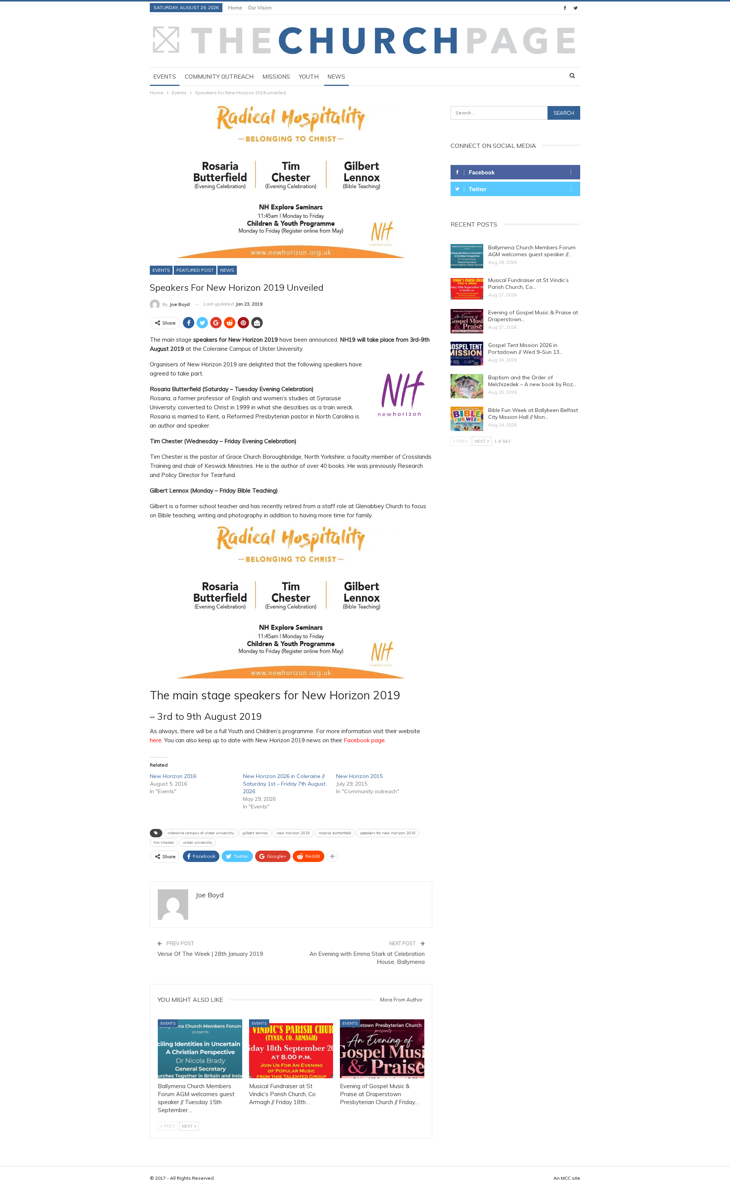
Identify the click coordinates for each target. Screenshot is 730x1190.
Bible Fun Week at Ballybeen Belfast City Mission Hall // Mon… (533, 413)
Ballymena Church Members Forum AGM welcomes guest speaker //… (532, 251)
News (336, 76)
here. (156, 740)
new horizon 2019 (293, 832)
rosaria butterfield (335, 832)
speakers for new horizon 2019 (388, 832)
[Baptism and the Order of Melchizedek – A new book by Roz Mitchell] (467, 386)
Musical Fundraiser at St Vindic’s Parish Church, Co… (528, 283)
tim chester (164, 842)
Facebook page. (365, 740)
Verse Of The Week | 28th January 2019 (210, 953)
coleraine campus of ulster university (201, 832)
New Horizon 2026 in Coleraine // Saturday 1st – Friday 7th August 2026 (284, 784)
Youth (309, 76)
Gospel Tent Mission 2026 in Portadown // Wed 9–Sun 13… (525, 348)
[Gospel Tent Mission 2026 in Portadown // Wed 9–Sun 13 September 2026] (467, 354)
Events (164, 76)
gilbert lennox (255, 832)
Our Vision (260, 8)
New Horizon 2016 (173, 776)
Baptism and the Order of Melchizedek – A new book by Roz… (532, 381)
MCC (566, 1178)
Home (235, 8)
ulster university (197, 842)
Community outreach (219, 76)
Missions (276, 76)
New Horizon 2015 (359, 776)
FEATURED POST (195, 270)
